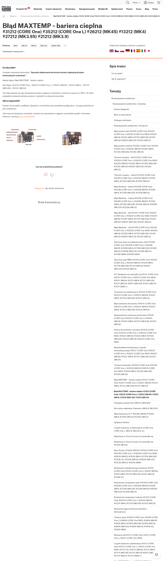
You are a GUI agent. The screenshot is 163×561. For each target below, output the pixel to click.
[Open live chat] (156, 554)
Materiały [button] (38, 9)
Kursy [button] (138, 9)
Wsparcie (13, 16)
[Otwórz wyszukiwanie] (127, 2)
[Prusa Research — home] (6, 8)
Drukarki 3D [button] (23, 8)
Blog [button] (147, 9)
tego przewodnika (27, 116)
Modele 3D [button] (103, 9)
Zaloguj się (39, 188)
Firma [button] (155, 9)
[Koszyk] (158, 2)
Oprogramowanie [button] (87, 9)
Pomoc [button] (129, 9)
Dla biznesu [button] (70, 9)
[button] (112, 50)
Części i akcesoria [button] (54, 9)
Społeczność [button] (117, 9)
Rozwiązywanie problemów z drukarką (35, 16)
